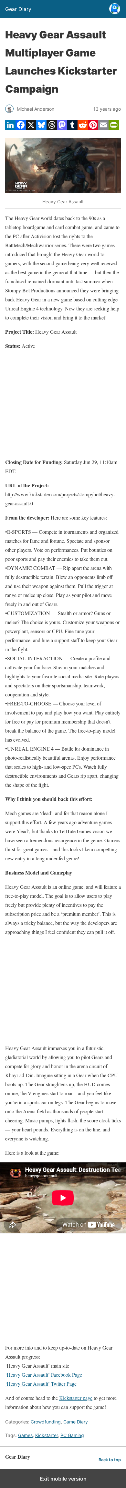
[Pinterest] (93, 128)
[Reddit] (83, 128)
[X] (31, 128)
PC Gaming (72, 1435)
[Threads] (52, 128)
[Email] (103, 128)
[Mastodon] (62, 128)
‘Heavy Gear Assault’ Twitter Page (41, 1383)
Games (25, 1435)
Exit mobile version (63, 1478)
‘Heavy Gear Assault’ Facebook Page (43, 1374)
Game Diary (75, 1421)
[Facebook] (21, 128)
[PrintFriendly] (114, 128)
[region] (63, 404)
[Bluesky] (41, 128)
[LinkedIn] (10, 128)
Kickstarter (46, 1435)
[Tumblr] (72, 128)
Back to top (110, 1459)
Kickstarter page (75, 1397)
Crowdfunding (46, 1421)
